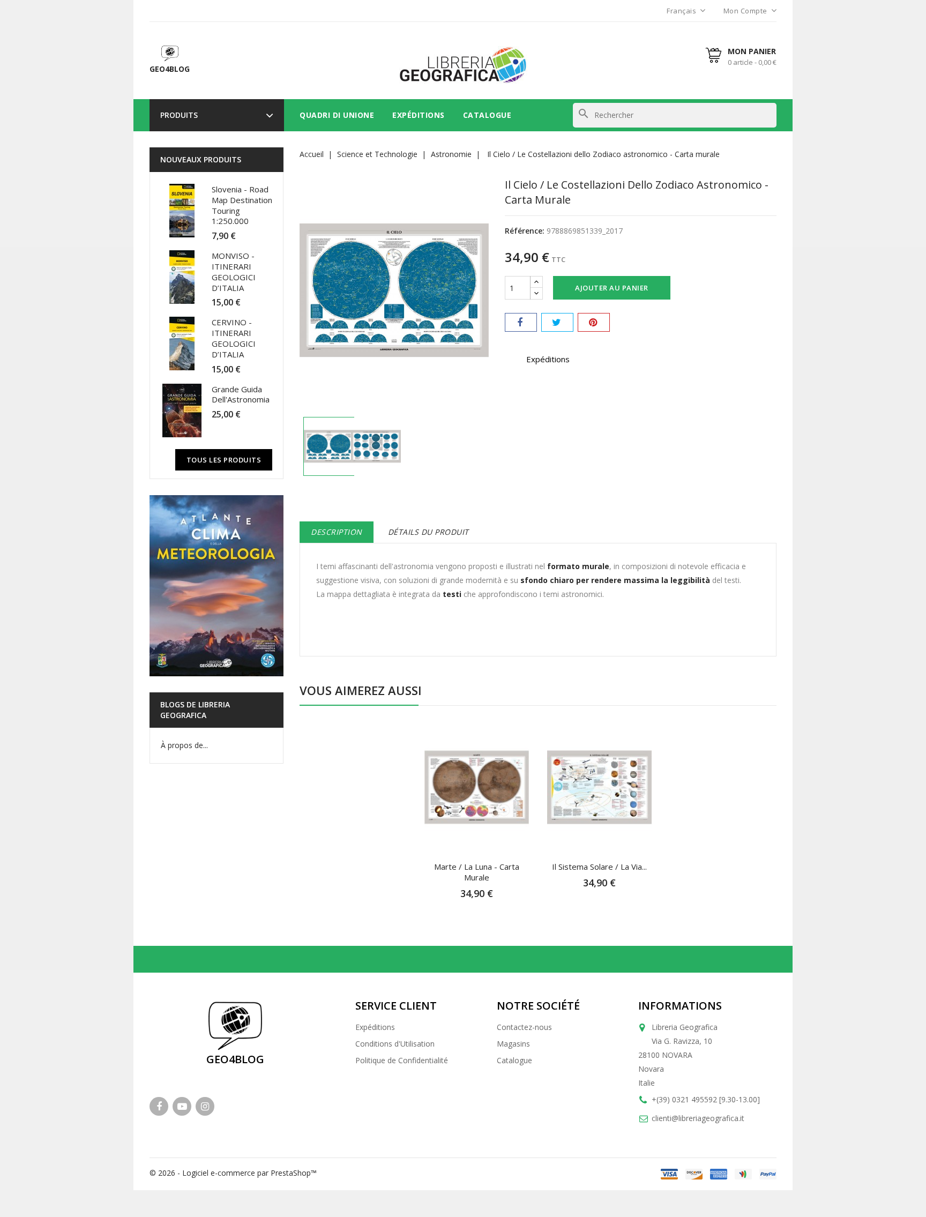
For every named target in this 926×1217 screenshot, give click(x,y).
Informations (680, 1005)
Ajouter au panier (611, 288)
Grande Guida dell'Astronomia (241, 394)
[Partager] (520, 322)
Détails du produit (428, 532)
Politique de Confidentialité (401, 1060)
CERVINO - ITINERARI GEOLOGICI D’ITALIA (234, 338)
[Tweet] (557, 322)
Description (336, 532)
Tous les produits (224, 460)
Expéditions (418, 115)
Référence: (524, 231)
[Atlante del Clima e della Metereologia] (216, 585)
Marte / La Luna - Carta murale (476, 872)
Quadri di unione (337, 115)
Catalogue (487, 115)
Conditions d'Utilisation (395, 1044)
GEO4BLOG (235, 1059)
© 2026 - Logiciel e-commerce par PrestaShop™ (233, 1173)
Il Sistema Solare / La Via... (599, 866)
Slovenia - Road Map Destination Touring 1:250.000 (242, 205)
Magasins (513, 1044)
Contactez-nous (524, 1027)
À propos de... (184, 745)
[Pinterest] (593, 322)
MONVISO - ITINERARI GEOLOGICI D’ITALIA (234, 271)
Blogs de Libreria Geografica (195, 709)
